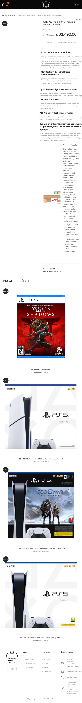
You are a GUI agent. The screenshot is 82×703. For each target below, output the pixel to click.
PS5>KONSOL (21, 15)
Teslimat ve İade (30, 664)
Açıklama (49, 43)
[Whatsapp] (16, 668)
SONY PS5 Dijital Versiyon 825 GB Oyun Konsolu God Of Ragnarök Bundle (41, 548)
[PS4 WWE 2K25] (77, 19)
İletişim (46, 667)
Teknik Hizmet (29, 667)
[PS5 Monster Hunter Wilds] (79, 19)
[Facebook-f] (7, 668)
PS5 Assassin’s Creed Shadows (41, 370)
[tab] (48, 42)
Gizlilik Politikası (29, 660)
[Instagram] (12, 668)
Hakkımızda (47, 671)
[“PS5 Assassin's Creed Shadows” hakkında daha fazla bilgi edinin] (46, 326)
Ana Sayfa (5, 15)
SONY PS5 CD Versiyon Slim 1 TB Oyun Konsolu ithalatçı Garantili (41, 459)
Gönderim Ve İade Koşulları (67, 43)
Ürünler (12, 15)
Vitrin (59, 271)
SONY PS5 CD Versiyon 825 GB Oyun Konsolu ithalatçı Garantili (41, 638)
